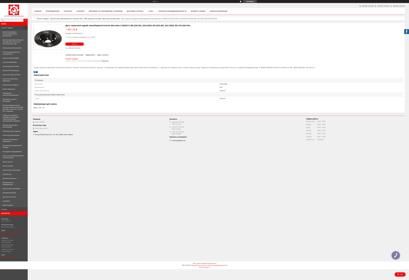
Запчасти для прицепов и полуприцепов (11, 53)
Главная (37, 11)
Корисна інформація (218, 11)
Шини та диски (8, 205)
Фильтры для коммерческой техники (12, 146)
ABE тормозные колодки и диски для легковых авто (102, 18)
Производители (52, 11)
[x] (37, 72)
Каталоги (81, 11)
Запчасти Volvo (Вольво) (11, 70)
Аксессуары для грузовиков (12, 48)
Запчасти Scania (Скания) (11, 75)
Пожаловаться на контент (199, 265)
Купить (74, 44)
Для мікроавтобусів (9, 193)
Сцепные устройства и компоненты (10, 140)
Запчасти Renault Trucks (11, 66)
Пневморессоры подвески (12, 131)
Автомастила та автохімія (11, 170)
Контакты (68, 11)
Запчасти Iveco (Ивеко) (10, 85)
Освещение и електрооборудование (10, 94)
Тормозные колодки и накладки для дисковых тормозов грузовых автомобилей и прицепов (11, 118)
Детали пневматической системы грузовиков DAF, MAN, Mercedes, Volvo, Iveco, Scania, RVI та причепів (13, 108)
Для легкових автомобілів (11, 189)
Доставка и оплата (135, 11)
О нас (150, 11)
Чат (401, 274)
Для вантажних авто (10, 178)
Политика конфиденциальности (172, 11)
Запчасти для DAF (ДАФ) (11, 58)
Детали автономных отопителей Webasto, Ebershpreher (10, 34)
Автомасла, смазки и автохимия (10, 100)
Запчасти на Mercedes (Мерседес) (10, 80)
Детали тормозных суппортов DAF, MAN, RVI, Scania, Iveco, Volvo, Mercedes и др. (13, 42)
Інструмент (6, 201)
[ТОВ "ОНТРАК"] (14, 10)
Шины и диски (7, 162)
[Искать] (25, 20)
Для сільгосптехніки (9, 197)
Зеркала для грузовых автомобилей (10, 126)
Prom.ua (213, 263)
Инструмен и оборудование (12, 151)
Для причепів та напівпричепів (8, 183)
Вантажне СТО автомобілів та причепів (105, 11)
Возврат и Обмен (198, 11)
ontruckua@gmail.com (8, 257)
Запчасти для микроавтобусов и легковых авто (13, 157)
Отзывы (4, 209)
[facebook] (34, 72)
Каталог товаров (7, 28)
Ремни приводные (9, 89)
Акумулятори (7, 174)
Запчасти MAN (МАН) (10, 62)
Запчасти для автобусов (11, 135)
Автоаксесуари (8, 166)
